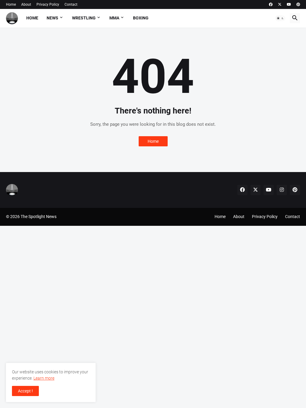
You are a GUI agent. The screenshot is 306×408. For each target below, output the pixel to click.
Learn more (43, 378)
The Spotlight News (38, 216)
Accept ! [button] (25, 391)
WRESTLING (84, 18)
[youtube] (289, 4)
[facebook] (271, 4)
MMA (114, 18)
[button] (280, 18)
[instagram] (282, 190)
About (26, 4)
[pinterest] (298, 4)
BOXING (141, 18)
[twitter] (279, 4)
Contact (71, 4)
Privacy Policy (47, 4)
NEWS (52, 18)
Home (11, 4)
